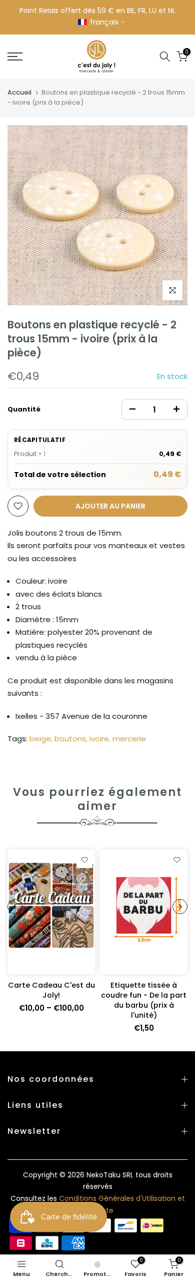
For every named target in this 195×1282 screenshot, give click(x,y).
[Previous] (15, 906)
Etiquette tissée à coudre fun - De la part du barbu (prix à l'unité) (143, 1000)
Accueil (20, 92)
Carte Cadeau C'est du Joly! (51, 990)
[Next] (180, 906)
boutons (70, 738)
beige (40, 738)
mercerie (129, 738)
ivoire (99, 738)
